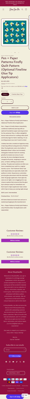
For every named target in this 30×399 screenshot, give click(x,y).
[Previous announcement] (3, 3)
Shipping (3, 83)
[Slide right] (18, 52)
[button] (3, 9)
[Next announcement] (27, 3)
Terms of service (20, 388)
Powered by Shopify (15, 385)
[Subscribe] (24, 350)
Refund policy (25, 385)
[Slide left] (11, 52)
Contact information (11, 390)
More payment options (15, 116)
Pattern (5, 94)
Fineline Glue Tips (17, 94)
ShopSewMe (8, 385)
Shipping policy (11, 388)
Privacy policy (21, 390)
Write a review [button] (15, 240)
